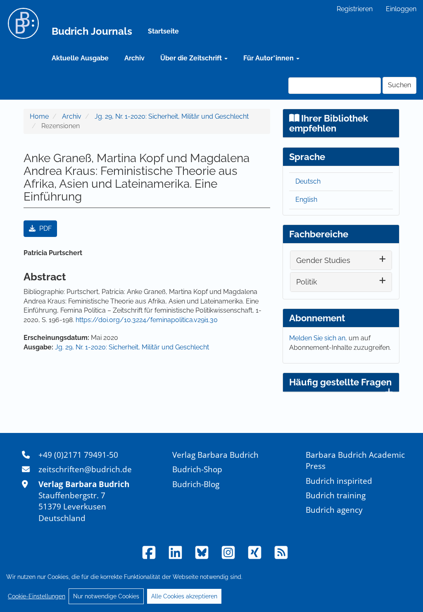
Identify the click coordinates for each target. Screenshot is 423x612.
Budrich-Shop (197, 469)
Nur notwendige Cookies (106, 596)
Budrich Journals (92, 31)
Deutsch (308, 181)
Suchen (399, 85)
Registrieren (355, 9)
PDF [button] (45, 228)
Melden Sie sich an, (319, 338)
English (306, 199)
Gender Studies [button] (323, 260)
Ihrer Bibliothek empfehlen (328, 123)
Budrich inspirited (339, 480)
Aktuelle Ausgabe (80, 58)
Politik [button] (306, 281)
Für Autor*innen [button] (269, 58)
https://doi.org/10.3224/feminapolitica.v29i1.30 (147, 320)
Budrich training (336, 495)
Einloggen (401, 9)
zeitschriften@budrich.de (85, 469)
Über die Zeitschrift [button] (191, 58)
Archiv (134, 58)
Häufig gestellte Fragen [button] (340, 382)
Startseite (163, 31)
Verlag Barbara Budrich (215, 454)
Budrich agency (334, 509)
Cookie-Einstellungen (36, 596)
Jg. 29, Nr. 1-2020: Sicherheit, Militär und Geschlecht (172, 116)
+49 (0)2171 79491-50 (78, 454)
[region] (211, 586)
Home (39, 116)
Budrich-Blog (195, 484)
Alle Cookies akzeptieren (184, 596)
